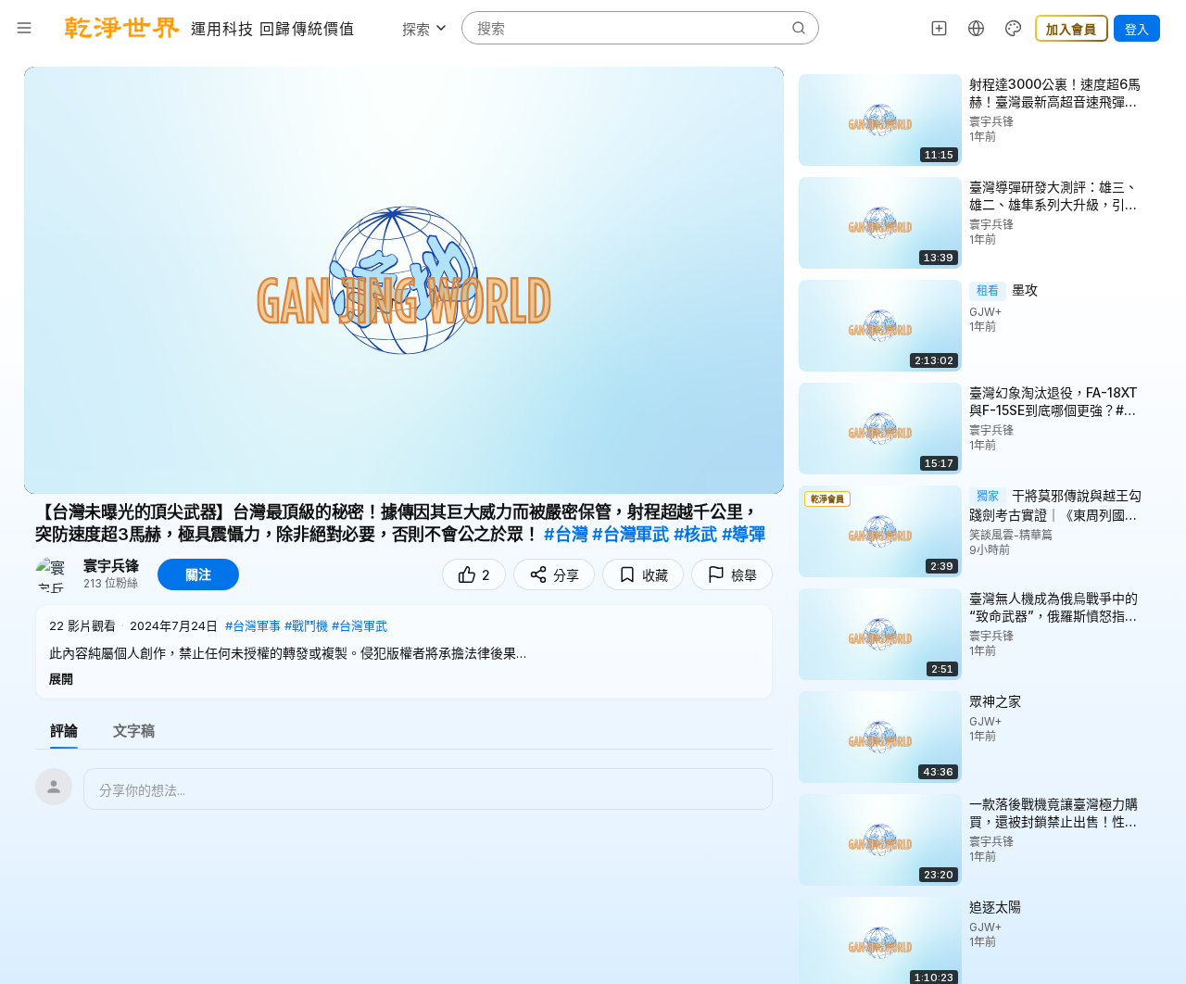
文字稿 (134, 730)
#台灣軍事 (253, 625)
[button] (404, 651)
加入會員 (1071, 28)
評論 (64, 730)
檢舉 (744, 575)
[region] (404, 280)
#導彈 (743, 534)
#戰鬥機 (306, 625)
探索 (416, 29)
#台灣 (565, 534)
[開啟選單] (24, 27)
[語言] (976, 28)
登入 (1137, 28)
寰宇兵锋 (111, 566)
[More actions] (1158, 83)
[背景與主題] (1013, 28)
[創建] (939, 28)
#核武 (695, 534)
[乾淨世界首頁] (122, 28)
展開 (61, 678)
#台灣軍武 (630, 534)
